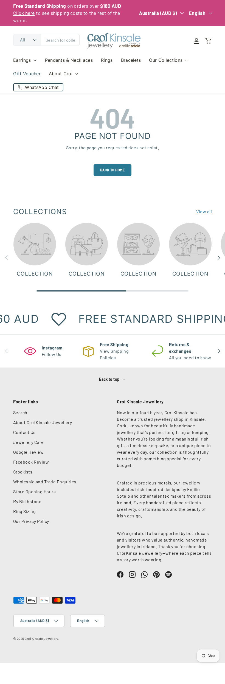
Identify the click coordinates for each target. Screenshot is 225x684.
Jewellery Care (28, 442)
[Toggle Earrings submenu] (35, 60)
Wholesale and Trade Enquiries (45, 481)
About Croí (60, 73)
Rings (107, 60)
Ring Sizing (24, 511)
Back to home (112, 170)
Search (20, 412)
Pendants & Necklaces (69, 60)
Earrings (22, 60)
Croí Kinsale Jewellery (41, 638)
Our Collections (165, 60)
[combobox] (46, 40)
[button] (209, 41)
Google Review (28, 452)
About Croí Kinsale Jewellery (42, 422)
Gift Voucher (27, 73)
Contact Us (24, 432)
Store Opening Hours (34, 491)
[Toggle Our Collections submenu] (186, 60)
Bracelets (131, 60)
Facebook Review (31, 461)
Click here (24, 13)
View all (204, 211)
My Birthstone (27, 501)
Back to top (110, 379)
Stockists (22, 471)
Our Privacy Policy (31, 521)
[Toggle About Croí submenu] (76, 74)
